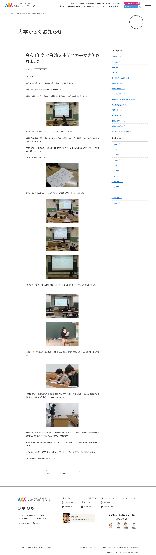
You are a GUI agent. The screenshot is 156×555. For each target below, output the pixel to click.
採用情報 (87, 502)
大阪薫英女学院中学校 (123, 547)
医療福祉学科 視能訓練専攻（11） (124, 99)
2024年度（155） (117, 155)
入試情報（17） (117, 83)
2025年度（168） (117, 149)
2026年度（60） (117, 144)
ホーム (7, 13)
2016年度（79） (117, 197)
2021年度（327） (117, 171)
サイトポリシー (21, 547)
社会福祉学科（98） (118, 94)
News (13, 13)
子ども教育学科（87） (119, 105)
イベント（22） (116, 72)
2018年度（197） (117, 187)
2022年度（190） (117, 165)
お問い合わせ (25, 523)
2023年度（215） (117, 160)
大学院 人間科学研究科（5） (122, 131)
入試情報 (107, 502)
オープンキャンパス (131, 3)
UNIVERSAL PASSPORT (104, 3)
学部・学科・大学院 (90, 498)
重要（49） (115, 67)
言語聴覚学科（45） (118, 126)
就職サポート (69, 502)
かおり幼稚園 (134, 547)
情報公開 (41, 547)
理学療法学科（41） (118, 115)
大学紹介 (68, 498)
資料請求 (128, 7)
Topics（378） (116, 62)
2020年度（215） (117, 176)
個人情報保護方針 (32, 547)
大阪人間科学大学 (94, 547)
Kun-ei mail (116, 3)
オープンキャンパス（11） (120, 78)
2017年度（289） (117, 192)
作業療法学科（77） (118, 121)
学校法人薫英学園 (83, 547)
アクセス (39, 523)
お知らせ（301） (117, 56)
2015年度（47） (117, 203)
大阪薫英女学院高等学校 (108, 547)
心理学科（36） (117, 110)
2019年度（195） (117, 181)
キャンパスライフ (109, 498)
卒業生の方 (81, 3)
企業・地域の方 (90, 3)
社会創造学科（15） (118, 88)
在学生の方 (74, 3)
